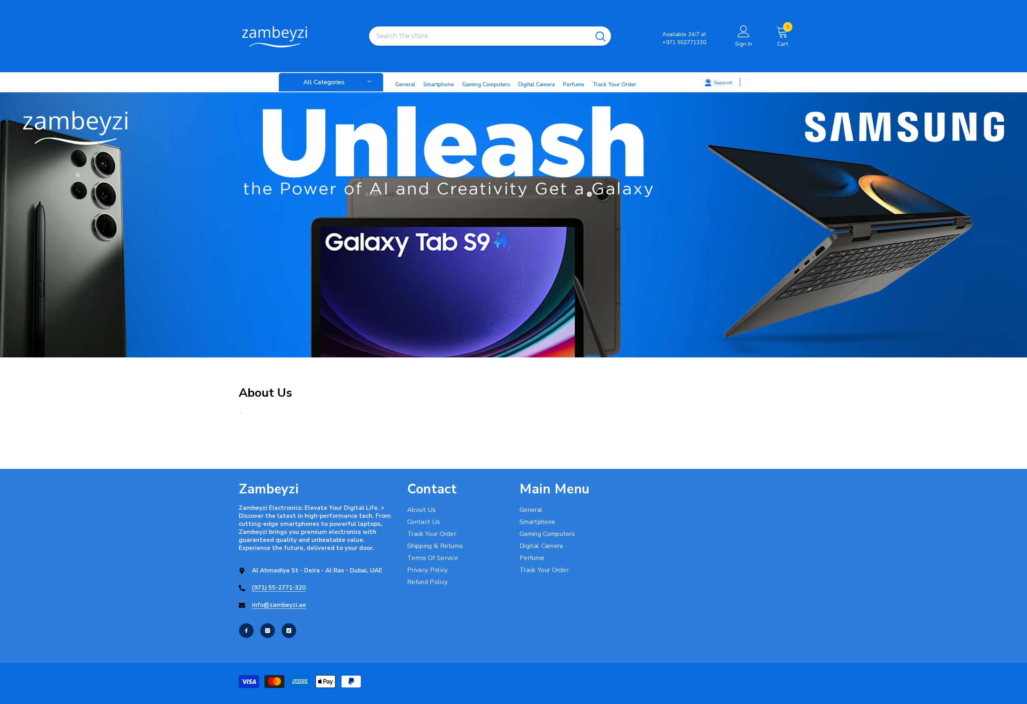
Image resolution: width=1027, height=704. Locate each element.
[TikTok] (288, 630)
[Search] (490, 36)
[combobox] (479, 36)
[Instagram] (267, 630)
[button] (7, 225)
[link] (513, 224)
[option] (513, 224)
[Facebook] (246, 630)
